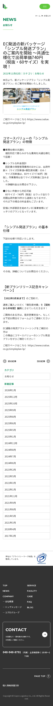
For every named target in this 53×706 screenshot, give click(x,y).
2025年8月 (10, 416)
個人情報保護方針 (11, 685)
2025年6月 (10, 423)
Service (31, 585)
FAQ (29, 602)
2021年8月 (10, 509)
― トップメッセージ (12, 607)
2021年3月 (10, 522)
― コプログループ (11, 612)
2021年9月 (10, 502)
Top (5, 585)
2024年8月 (10, 449)
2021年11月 (11, 496)
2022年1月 (10, 489)
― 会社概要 (8, 601)
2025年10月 (11, 403)
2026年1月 (10, 390)
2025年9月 (10, 410)
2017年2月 (10, 536)
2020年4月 (10, 529)
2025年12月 (11, 397)
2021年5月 (10, 516)
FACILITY (32, 591)
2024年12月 (11, 443)
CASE (30, 596)
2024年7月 (10, 456)
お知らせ (9, 376)
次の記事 (41, 361)
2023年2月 (10, 469)
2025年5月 (10, 430)
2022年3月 (10, 483)
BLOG (30, 607)
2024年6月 (10, 463)
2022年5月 (10, 476)
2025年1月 (10, 436)
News (6, 591)
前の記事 (12, 361)
